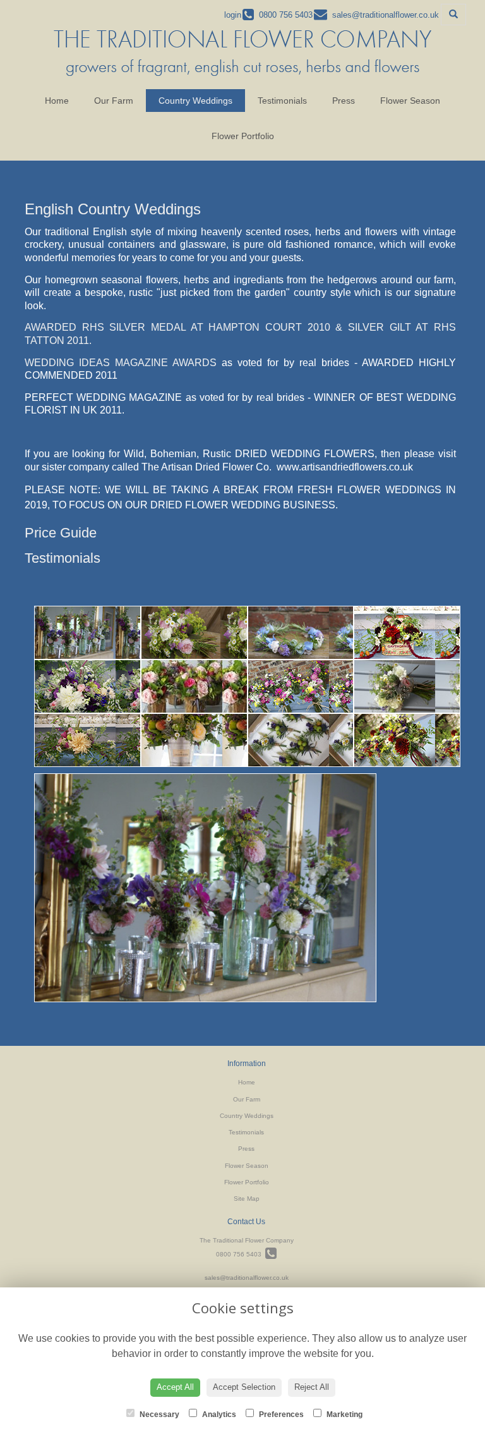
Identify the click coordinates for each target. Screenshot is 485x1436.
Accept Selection (244, 1387)
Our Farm (113, 100)
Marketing (343, 1414)
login (232, 15)
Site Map (247, 1198)
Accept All (175, 1387)
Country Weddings (195, 100)
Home (57, 100)
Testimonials (282, 100)
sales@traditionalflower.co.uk (247, 1277)
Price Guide (61, 533)
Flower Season (410, 100)
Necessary (158, 1414)
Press (343, 100)
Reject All (311, 1387)
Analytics (218, 1414)
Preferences (280, 1414)
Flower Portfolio (243, 136)
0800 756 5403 (240, 1254)
